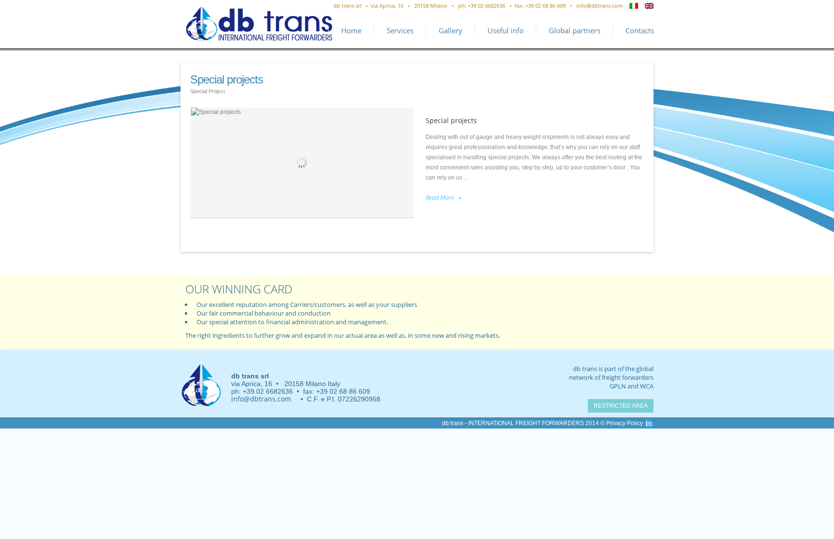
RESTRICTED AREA (621, 405)
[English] (649, 6)
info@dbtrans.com (599, 5)
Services (400, 30)
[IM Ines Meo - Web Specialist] (648, 423)
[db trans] (201, 386)
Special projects (451, 120)
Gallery (450, 30)
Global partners (574, 30)
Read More (440, 197)
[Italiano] (633, 6)
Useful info (505, 30)
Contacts (640, 30)
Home (351, 30)
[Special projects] (301, 162)
